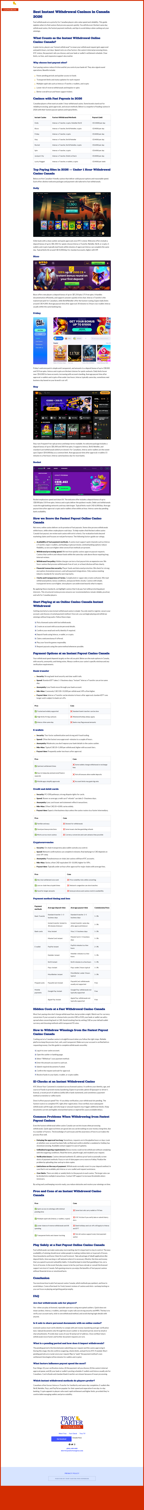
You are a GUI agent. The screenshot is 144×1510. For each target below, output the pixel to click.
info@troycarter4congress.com (72, 1451)
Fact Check (128, 6)
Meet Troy (118, 6)
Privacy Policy (72, 1473)
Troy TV (137, 6)
